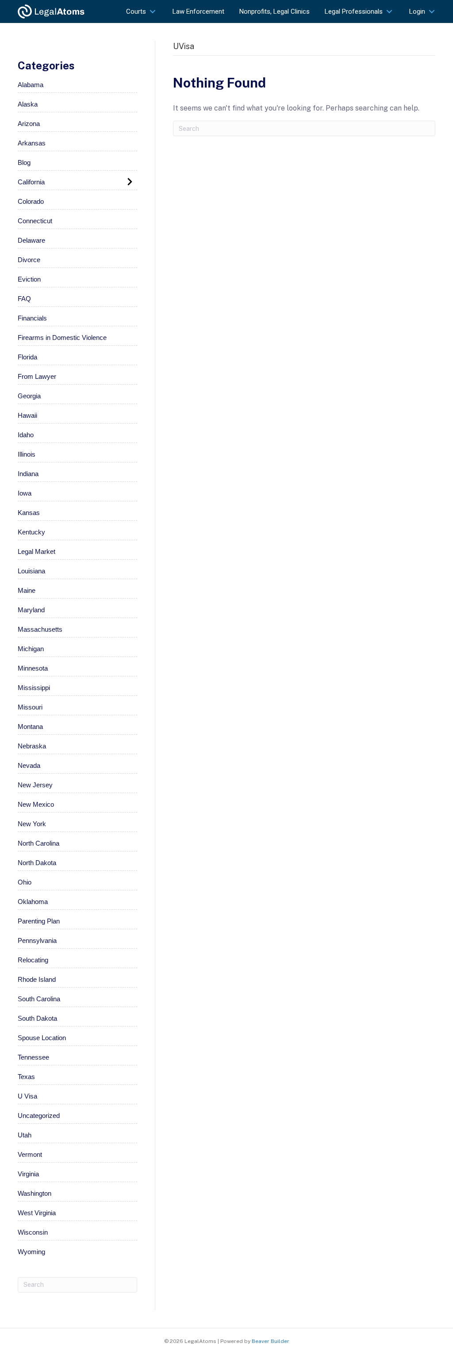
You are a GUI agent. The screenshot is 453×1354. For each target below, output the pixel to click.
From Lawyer (37, 376)
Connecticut (35, 221)
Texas (26, 1076)
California (31, 182)
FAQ (24, 298)
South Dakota (37, 1018)
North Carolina (38, 843)
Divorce (29, 259)
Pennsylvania (37, 940)
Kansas (29, 512)
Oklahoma (33, 901)
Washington (34, 1193)
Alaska (28, 104)
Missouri (30, 707)
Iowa (24, 493)
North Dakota (37, 862)
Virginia (28, 1174)
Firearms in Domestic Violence (62, 337)
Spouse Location (42, 1037)
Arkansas (32, 143)
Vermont (30, 1154)
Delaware (31, 240)
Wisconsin (33, 1232)
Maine (26, 590)
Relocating (33, 960)
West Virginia (37, 1213)
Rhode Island (37, 979)
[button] (152, 11)
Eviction (29, 279)
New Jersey (35, 785)
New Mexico (36, 804)
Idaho (26, 435)
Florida (27, 357)
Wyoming (31, 1251)
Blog (24, 162)
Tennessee (33, 1057)
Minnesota (33, 668)
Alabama (30, 84)
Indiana (28, 473)
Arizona (29, 123)
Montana (30, 726)
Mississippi (34, 687)
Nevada (29, 765)
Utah (24, 1135)
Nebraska (32, 746)
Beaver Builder (270, 1341)
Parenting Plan (39, 921)
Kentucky (31, 532)
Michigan (31, 648)
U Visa (27, 1096)
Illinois (26, 454)
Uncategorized (39, 1115)
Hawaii (27, 415)
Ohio (24, 882)
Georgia (29, 396)
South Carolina (39, 999)
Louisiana (31, 571)
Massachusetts (40, 629)
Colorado (31, 201)
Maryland (31, 610)
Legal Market (36, 551)
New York (32, 824)
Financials (32, 318)
